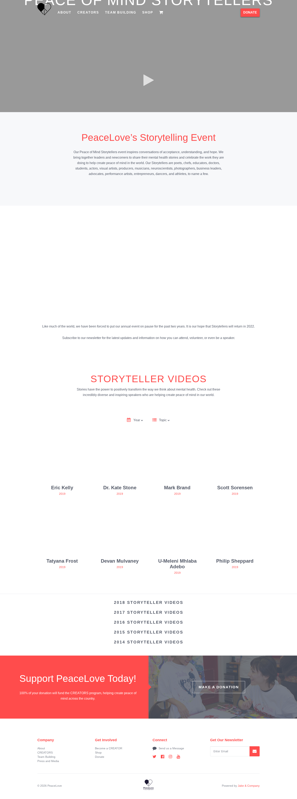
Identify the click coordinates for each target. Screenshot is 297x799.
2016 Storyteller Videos (148, 622)
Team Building (120, 12)
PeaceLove (54, 785)
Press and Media (48, 761)
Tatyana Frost (62, 561)
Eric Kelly (62, 487)
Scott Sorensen (235, 487)
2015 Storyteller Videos (148, 632)
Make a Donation (219, 687)
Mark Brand (177, 487)
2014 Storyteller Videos (148, 642)
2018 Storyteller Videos (148, 602)
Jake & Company (249, 785)
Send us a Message (171, 748)
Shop (147, 12)
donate (250, 12)
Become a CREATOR (108, 748)
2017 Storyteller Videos (148, 612)
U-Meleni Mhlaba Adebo (177, 563)
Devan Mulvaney (120, 561)
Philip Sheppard (235, 561)
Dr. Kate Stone (119, 487)
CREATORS (88, 12)
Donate (99, 756)
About (64, 12)
